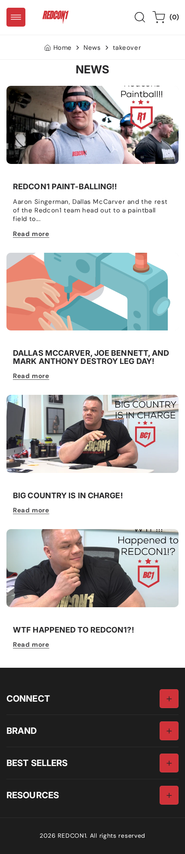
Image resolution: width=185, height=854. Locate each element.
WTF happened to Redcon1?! (52, 533)
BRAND (21, 730)
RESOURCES (32, 795)
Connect (28, 698)
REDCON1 (72, 835)
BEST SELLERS (37, 762)
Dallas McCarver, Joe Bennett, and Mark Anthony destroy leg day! (91, 357)
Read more (31, 234)
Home (62, 47)
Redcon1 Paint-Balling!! (43, 90)
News (92, 47)
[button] (15, 17)
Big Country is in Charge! (47, 399)
